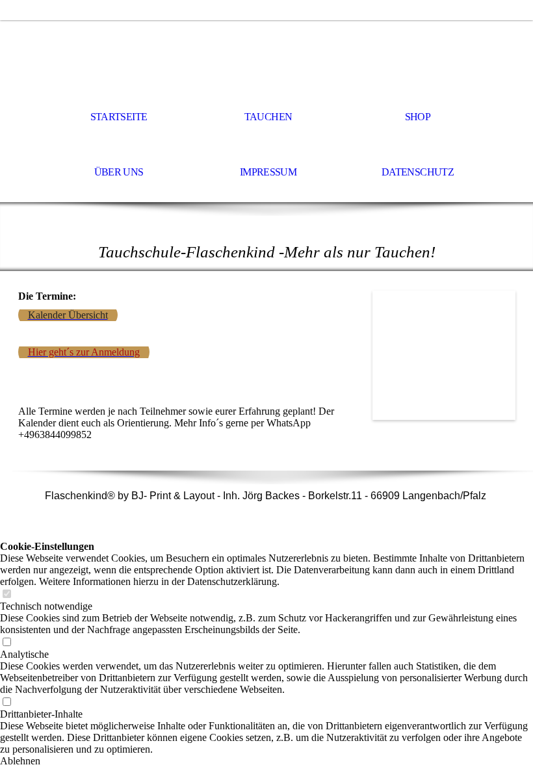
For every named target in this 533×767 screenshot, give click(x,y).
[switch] (6, 594)
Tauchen (268, 116)
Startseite (119, 116)
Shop (417, 116)
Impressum (268, 171)
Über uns (119, 171)
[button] (266, 761)
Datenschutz (418, 171)
